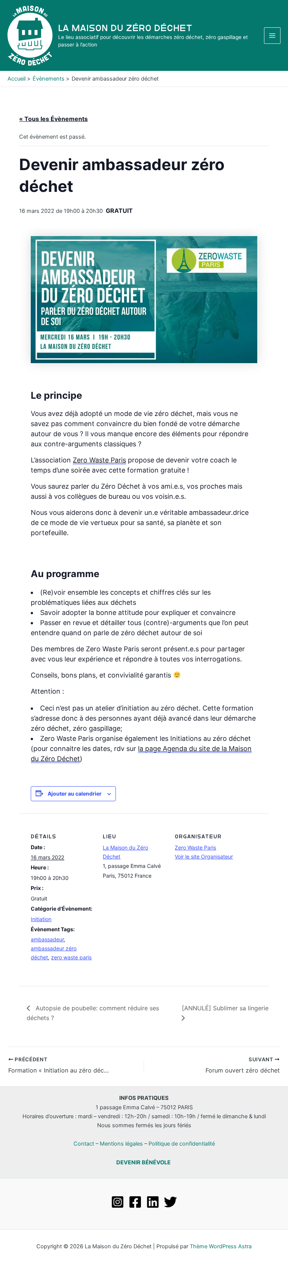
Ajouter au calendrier (75, 793)
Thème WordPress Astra (221, 1246)
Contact (84, 1143)
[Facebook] (135, 1202)
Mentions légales (121, 1143)
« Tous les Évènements (53, 119)
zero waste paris (71, 957)
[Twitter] (170, 1202)
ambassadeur (47, 939)
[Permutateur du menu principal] (272, 35)
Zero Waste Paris (99, 460)
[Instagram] (117, 1202)
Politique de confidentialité (181, 1143)
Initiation (41, 919)
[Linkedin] (152, 1202)
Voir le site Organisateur (204, 856)
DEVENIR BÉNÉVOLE (143, 1162)
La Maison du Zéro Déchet (125, 28)
